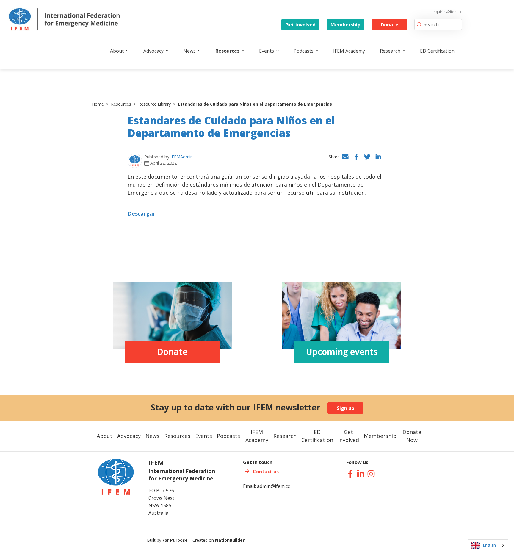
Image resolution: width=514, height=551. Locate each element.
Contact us (266, 471)
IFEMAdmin (181, 157)
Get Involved (348, 436)
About (117, 51)
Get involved (300, 24)
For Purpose (175, 540)
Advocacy (153, 51)
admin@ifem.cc (273, 486)
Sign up (345, 408)
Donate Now (411, 436)
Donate (389, 24)
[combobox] (488, 545)
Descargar (141, 213)
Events (266, 51)
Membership (345, 24)
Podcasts (304, 51)
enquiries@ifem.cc (447, 11)
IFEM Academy (349, 51)
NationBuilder (230, 540)
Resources (227, 51)
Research (390, 51)
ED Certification (437, 51)
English (489, 545)
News (189, 51)
